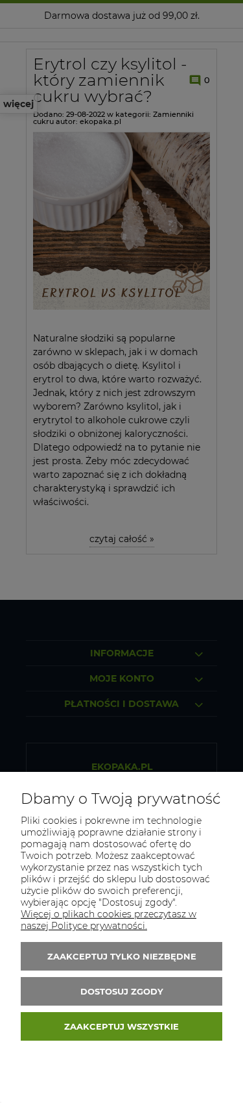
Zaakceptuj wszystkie (121, 1026)
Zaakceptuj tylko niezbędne (121, 956)
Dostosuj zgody (121, 991)
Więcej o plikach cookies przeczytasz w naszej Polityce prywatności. (108, 920)
